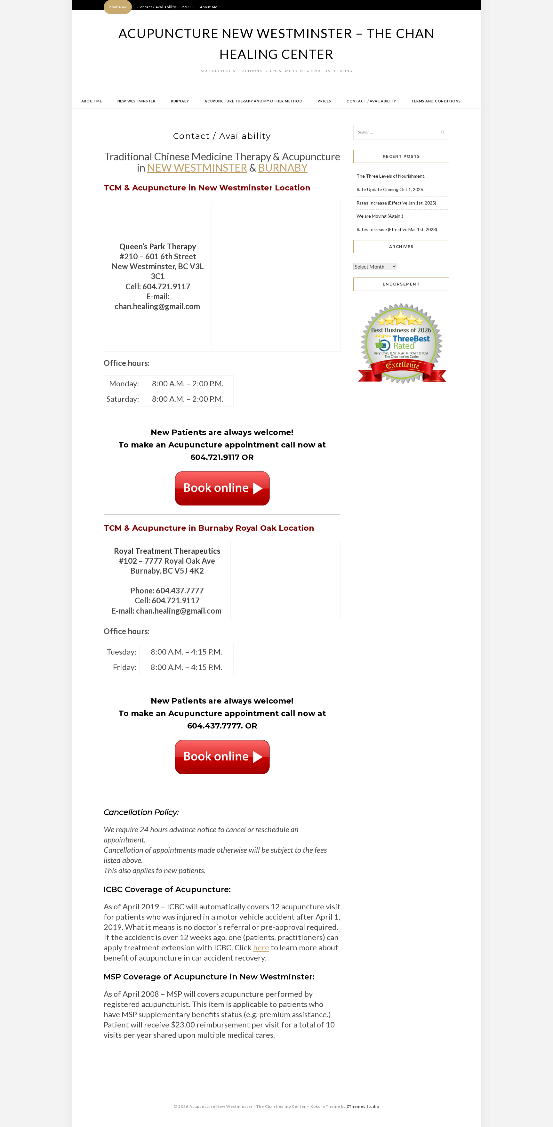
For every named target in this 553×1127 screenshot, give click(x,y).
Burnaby (180, 101)
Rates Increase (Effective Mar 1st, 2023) (397, 229)
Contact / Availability (156, 7)
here (261, 947)
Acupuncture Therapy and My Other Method (253, 101)
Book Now (118, 7)
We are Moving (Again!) (380, 216)
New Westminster (136, 101)
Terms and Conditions (436, 101)
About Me (209, 7)
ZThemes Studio (363, 1106)
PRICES (188, 7)
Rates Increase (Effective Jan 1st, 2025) (396, 202)
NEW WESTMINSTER (197, 167)
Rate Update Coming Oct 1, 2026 (390, 189)
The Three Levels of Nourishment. (391, 176)
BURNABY (283, 167)
